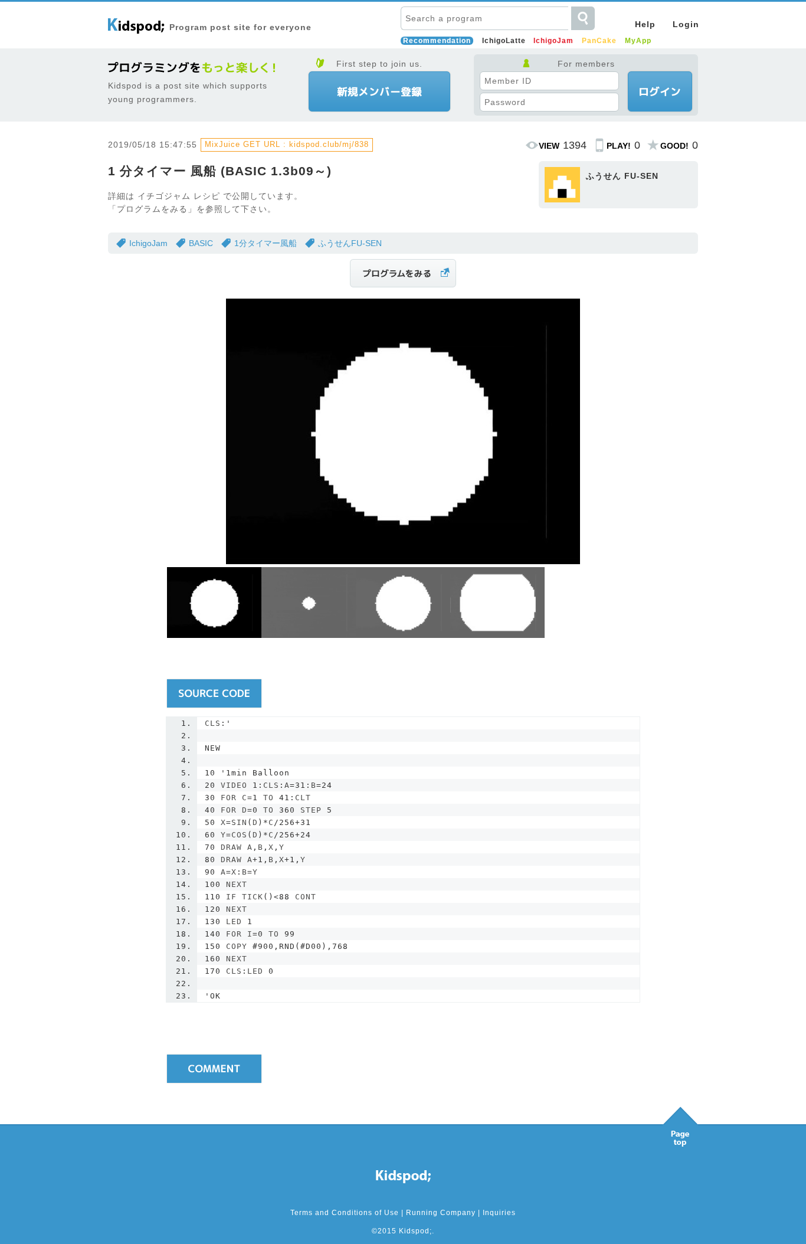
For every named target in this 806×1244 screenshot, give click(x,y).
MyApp (638, 41)
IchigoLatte (504, 41)
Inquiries (499, 1213)
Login (686, 24)
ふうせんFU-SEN (350, 243)
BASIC (201, 243)
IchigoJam (553, 41)
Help (645, 24)
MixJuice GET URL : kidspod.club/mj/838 (287, 144)
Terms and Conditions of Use (344, 1213)
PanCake (599, 41)
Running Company (441, 1213)
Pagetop (680, 1124)
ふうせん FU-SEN (622, 176)
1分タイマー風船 (265, 243)
